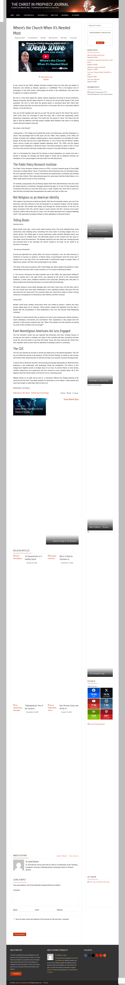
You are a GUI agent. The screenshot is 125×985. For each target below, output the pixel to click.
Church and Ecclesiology (40, 393)
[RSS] (104, 955)
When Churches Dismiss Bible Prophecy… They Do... (99, 525)
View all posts (74, 856)
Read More (16, 973)
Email (37, 910)
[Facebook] (85, 955)
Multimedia (65, 15)
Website (60, 910)
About (18, 15)
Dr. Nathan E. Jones (61, 955)
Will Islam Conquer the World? (96, 67)
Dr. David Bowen (33, 38)
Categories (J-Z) (42, 15)
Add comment (53, 38)
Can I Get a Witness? (93, 79)
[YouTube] (100, 955)
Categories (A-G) (29, 15)
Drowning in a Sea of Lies (98, 380)
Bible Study (54, 15)
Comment (16, 890)
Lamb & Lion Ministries (22, 983)
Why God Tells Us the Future (95, 55)
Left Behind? (75, 15)
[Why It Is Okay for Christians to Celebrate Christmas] (53, 628)
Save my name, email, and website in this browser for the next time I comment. (42, 919)
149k (88, 686)
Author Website (62, 856)
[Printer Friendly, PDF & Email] (69, 393)
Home (12, 15)
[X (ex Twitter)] (89, 955)
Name (15, 910)
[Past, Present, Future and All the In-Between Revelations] (53, 777)
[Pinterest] (97, 955)
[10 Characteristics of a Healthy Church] (18, 628)
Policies (45, 983)
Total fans (94, 686)
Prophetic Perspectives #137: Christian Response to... (98, 231)
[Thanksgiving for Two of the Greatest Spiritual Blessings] (18, 777)
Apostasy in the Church (22, 393)
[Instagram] (93, 955)
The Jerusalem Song (96, 673)
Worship (43, 38)
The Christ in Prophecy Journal (40, 4)
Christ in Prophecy (52, 970)
